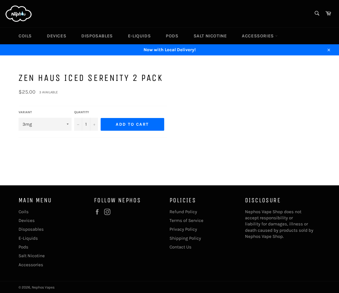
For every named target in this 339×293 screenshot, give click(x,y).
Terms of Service (186, 220)
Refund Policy (183, 211)
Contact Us (180, 247)
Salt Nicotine (210, 35)
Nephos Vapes (43, 287)
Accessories (258, 35)
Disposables (97, 35)
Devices (56, 35)
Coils (25, 35)
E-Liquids (139, 35)
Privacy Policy (183, 229)
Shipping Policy (185, 238)
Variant (25, 112)
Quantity (81, 112)
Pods (172, 35)
